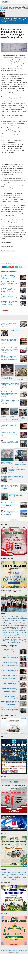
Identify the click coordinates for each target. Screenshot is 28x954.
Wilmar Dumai (13, 634)
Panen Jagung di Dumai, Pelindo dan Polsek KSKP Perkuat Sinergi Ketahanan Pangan (21, 380)
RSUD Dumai (14, 627)
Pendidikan (5, 877)
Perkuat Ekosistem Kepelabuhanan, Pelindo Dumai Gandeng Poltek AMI (14, 420)
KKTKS (11, 637)
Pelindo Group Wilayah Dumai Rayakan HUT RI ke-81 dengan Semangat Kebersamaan (8, 341)
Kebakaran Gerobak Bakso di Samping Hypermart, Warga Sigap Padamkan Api (5, 420)
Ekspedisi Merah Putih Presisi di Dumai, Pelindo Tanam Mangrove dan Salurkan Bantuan (9, 393)
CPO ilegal (10, 636)
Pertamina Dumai (21, 620)
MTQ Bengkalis (20, 630)
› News (9, 25)
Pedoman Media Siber (10, 950)
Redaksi (3, 950)
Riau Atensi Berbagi (21, 641)
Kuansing (19, 874)
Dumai (8, 251)
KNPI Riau (7, 622)
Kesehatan (13, 874)
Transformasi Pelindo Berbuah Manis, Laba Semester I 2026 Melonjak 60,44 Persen (7, 464)
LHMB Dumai (7, 629)
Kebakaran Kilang (20, 637)
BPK (20, 634)
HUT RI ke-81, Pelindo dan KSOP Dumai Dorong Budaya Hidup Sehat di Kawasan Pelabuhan (10, 349)
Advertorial (5, 872)
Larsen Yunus (16, 622)
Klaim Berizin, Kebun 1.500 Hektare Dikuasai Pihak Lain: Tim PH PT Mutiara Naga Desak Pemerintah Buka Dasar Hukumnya (9, 665)
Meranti (24, 874)
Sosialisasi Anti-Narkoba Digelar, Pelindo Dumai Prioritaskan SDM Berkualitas (9, 487)
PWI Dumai (23, 639)
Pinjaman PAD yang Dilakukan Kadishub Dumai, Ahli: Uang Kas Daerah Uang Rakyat (13, 33)
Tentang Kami (24, 950)
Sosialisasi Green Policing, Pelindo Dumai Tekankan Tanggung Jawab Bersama (16, 478)
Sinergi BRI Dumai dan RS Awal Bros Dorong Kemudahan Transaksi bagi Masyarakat (10, 385)
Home (2, 25)
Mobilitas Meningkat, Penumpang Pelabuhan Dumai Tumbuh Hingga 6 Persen (10, 443)
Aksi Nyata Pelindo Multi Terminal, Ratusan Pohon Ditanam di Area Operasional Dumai (10, 513)
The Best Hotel (14, 642)
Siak (15, 879)
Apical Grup (16, 617)
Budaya (15, 872)
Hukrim (4, 874)
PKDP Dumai (5, 639)
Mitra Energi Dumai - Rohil (8, 632)
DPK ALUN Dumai (9, 620)
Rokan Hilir (19, 877)
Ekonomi (24, 872)
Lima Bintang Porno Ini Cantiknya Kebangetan (10, 650)
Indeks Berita (14, 519)
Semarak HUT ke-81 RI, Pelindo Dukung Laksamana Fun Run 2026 (17, 331)
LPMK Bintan (16, 629)
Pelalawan (22, 876)
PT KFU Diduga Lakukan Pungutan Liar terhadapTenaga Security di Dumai (13, 20)
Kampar (8, 874)
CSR (25, 627)
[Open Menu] (26, 1)
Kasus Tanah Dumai (12, 625)
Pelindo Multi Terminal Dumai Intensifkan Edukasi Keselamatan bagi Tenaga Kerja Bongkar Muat (9, 358)
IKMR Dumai (5, 637)
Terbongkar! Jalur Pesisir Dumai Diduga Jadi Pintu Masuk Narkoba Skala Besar (16, 469)
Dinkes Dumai (11, 618)
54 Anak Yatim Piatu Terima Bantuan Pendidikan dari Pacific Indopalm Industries (9, 504)
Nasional (5, 876)
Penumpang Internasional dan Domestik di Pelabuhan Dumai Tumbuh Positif (8, 323)
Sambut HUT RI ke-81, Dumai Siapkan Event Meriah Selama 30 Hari (9, 434)
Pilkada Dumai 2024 (8, 641)
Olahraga (13, 876)
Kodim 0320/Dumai (15, 624)
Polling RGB (4, 634)
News (2, 10)
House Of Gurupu (19, 636)
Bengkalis (10, 872)
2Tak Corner (11, 630)
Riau (15, 877)
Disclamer (18, 950)
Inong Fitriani (23, 625)
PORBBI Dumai (14, 639)
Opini (17, 876)
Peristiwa (10, 877)
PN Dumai (6, 627)
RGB (21, 627)
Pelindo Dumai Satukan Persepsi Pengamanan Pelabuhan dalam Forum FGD (21, 465)
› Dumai (5, 25)
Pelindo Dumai (6, 617)
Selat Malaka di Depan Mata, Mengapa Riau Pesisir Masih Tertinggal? (16, 495)
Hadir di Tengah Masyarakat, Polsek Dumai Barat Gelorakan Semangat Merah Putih (10, 402)
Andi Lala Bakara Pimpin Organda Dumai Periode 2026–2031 (23, 420)
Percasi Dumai (21, 632)
